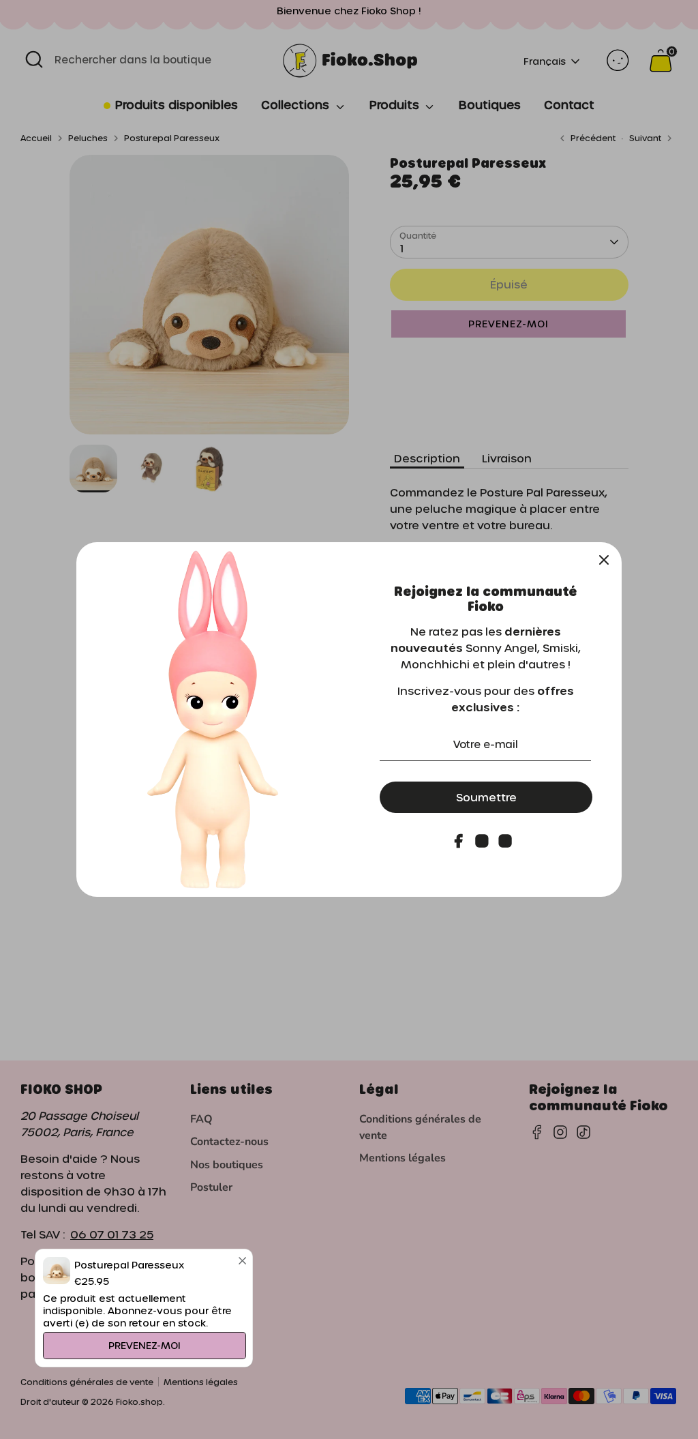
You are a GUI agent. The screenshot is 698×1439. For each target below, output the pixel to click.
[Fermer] (604, 560)
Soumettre (486, 796)
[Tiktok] (505, 841)
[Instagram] (482, 841)
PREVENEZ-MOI (144, 1345)
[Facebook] (459, 841)
